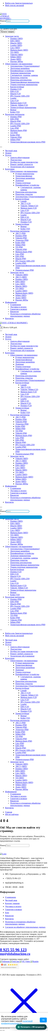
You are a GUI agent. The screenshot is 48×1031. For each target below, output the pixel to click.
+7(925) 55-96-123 (6, 11)
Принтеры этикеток (19, 77)
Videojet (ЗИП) (16, 55)
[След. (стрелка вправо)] (4, 1030)
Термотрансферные (23, 176)
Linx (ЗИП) (15, 48)
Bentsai (13, 110)
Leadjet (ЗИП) (16, 45)
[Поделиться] (6, 1028)
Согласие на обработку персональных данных (25, 927)
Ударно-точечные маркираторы (24, 84)
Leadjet (13, 98)
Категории (9, 169)
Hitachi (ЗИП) (16, 43)
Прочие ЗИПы (16, 61)
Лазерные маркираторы (20, 73)
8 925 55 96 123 (13, 949)
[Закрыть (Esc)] (9, 1028)
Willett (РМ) (15, 140)
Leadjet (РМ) (15, 126)
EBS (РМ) (14, 119)
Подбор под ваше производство (24, 162)
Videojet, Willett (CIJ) (19, 105)
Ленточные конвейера (20, 68)
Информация (11, 302)
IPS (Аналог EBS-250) (20, 96)
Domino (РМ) (16, 117)
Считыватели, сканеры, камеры (24, 75)
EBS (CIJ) (14, 91)
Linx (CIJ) (14, 100)
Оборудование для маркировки (18, 64)
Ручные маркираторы (24, 174)
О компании (15, 305)
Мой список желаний (14, 5)
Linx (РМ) (14, 128)
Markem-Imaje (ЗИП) (19, 50)
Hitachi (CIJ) (15, 94)
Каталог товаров (12, 903)
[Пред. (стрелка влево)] (1, 1030)
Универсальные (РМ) (24, 270)
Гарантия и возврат (18, 309)
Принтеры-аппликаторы (21, 80)
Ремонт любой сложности (21, 164)
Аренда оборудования (19, 157)
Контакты (9, 318)
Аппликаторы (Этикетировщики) (25, 66)
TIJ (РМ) (14, 133)
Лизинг (8, 153)
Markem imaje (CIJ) (18, 103)
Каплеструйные (17, 87)
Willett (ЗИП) (15, 57)
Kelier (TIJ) (15, 112)
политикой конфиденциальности (17, 1022)
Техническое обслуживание (22, 167)
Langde (23, 201)
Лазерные (19, 180)
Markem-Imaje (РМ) (18, 130)
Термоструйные (22, 224)
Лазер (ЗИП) (15, 59)
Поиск (3, 21)
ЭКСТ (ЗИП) (21, 277)
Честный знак (11, 151)
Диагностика (16, 160)
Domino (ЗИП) (16, 38)
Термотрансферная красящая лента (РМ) (27, 142)
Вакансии (14, 311)
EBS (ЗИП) (15, 41)
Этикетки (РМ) (22, 240)
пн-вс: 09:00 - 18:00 (20, 11)
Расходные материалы (14, 114)
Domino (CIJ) (16, 89)
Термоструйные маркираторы (23, 107)
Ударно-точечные (23, 183)
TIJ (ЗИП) (14, 52)
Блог (7, 912)
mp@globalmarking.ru (39, 11)
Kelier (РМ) (15, 135)
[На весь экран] (4, 1028)
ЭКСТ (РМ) (20, 233)
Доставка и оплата (18, 307)
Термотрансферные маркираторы (24, 82)
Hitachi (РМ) (15, 121)
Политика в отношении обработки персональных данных (25, 315)
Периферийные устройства (22, 71)
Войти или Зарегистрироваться (19, 3)
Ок (43, 1020)
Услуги (8, 155)
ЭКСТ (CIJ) (25, 203)
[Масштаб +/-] (1, 1028)
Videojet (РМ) (16, 137)
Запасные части (12, 36)
